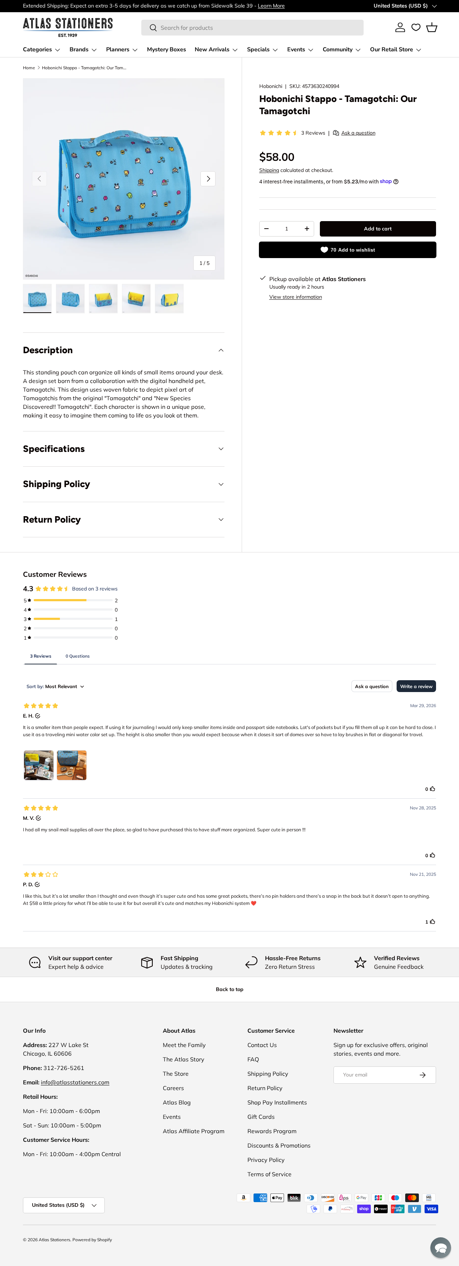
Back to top (229, 989)
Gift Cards (261, 1116)
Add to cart (378, 228)
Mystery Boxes (166, 49)
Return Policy (265, 1088)
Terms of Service (269, 1174)
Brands (79, 49)
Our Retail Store (391, 49)
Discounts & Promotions (279, 1145)
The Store (176, 1073)
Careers (173, 1088)
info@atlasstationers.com (75, 1082)
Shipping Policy (267, 1073)
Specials (258, 49)
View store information (295, 296)
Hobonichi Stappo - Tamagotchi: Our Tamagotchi (85, 67)
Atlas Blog (177, 1102)
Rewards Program (272, 1131)
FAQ (253, 1059)
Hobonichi (270, 86)
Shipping (269, 170)
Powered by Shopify (92, 1239)
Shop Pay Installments (277, 1102)
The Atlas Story (183, 1059)
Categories (37, 49)
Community (337, 49)
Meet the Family (184, 1044)
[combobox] (252, 28)
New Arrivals (212, 49)
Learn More (271, 6)
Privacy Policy (266, 1159)
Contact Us (262, 1044)
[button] (432, 27)
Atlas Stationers (54, 1239)
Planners (117, 49)
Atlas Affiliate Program (193, 1131)
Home (29, 67)
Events (296, 49)
